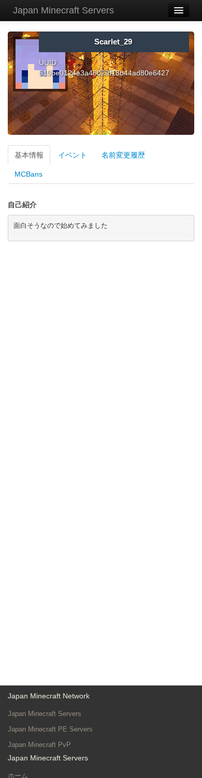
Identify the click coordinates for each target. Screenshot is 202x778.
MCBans (28, 174)
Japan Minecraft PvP (39, 745)
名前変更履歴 (123, 155)
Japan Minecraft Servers (63, 10)
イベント (72, 155)
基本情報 (29, 155)
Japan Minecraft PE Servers (50, 729)
